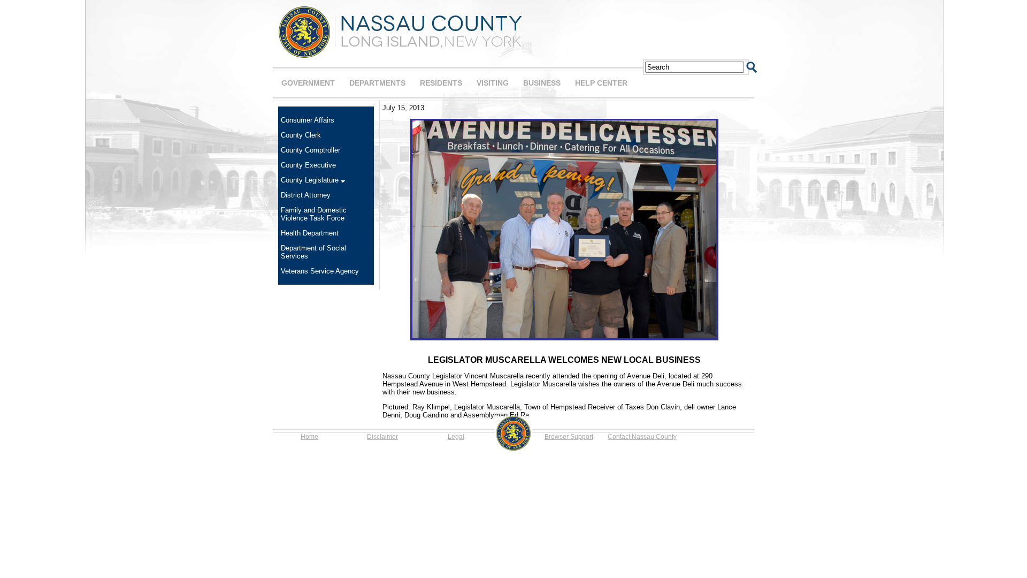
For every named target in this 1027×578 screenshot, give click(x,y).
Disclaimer (382, 436)
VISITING (493, 83)
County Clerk (301, 135)
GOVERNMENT (308, 83)
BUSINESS (542, 83)
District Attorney (306, 195)
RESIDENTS (441, 83)
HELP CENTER (601, 83)
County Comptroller (310, 150)
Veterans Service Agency (320, 271)
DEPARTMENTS (377, 83)
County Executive (308, 165)
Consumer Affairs (307, 120)
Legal (456, 436)
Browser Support (569, 436)
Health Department (310, 233)
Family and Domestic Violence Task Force (314, 214)
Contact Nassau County (642, 436)
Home (309, 436)
